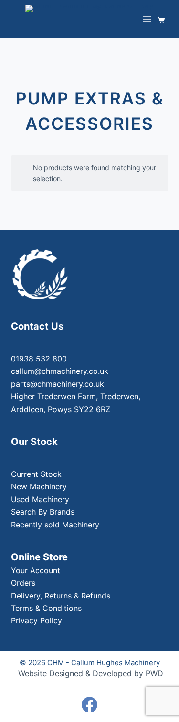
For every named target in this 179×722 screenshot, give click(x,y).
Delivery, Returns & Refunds (60, 595)
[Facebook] (89, 704)
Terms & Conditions (46, 608)
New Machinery (39, 486)
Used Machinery (40, 499)
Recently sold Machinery (55, 524)
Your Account (35, 570)
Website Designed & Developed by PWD (90, 673)
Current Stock (36, 474)
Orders (23, 583)
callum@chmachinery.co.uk (59, 371)
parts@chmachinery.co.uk (57, 384)
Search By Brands (42, 511)
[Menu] (147, 19)
